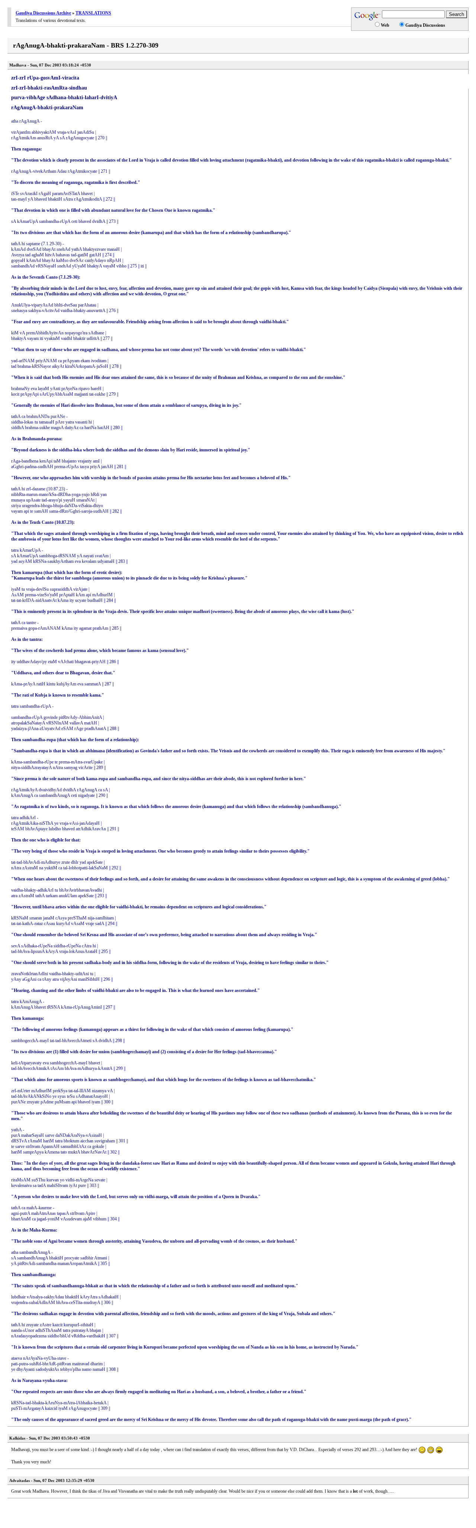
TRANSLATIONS (93, 13)
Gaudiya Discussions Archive (43, 13)
